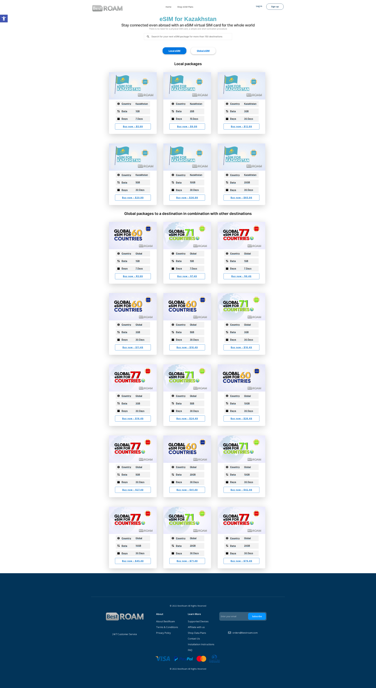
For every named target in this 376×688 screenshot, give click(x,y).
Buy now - (133, 126)
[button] (4, 18)
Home (168, 6)
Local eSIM (174, 50)
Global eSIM (203, 50)
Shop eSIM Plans (185, 6)
